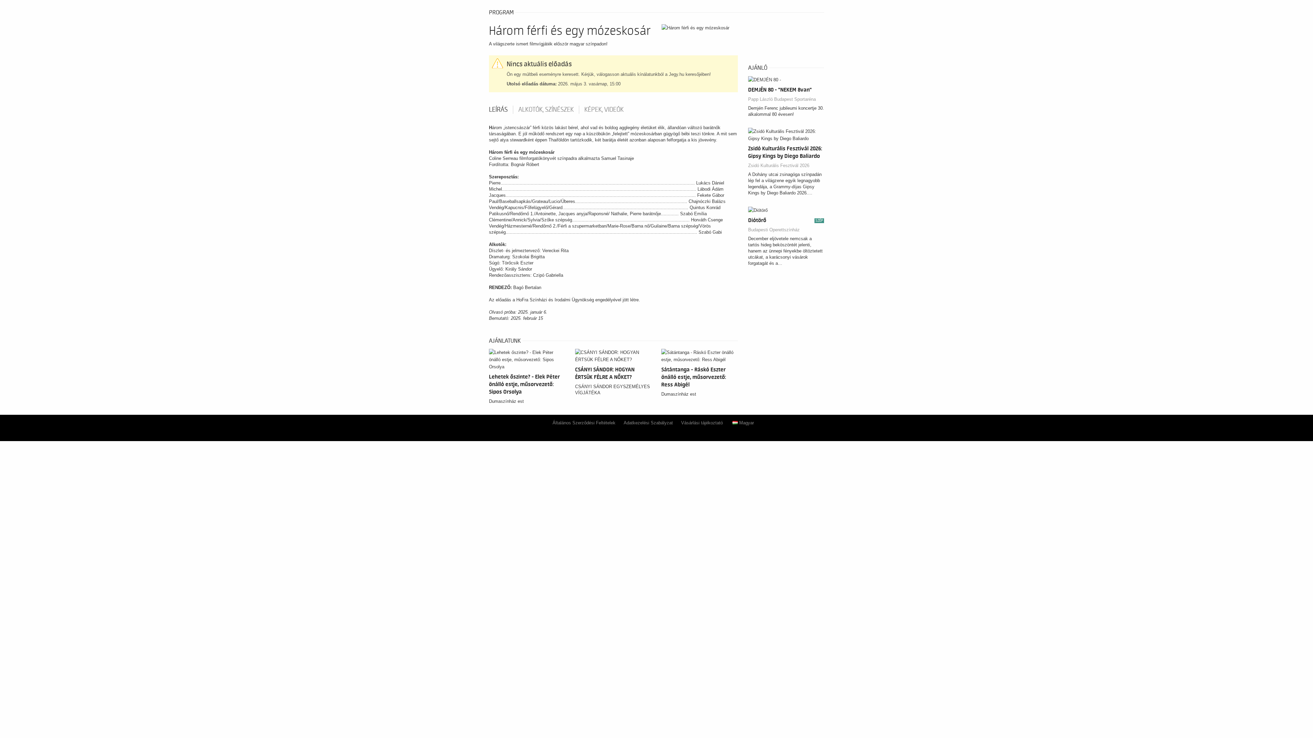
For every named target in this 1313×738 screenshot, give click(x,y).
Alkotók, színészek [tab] (546, 109)
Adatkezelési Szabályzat (648, 422)
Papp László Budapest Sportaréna (782, 99)
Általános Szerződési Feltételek (584, 422)
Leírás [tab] (498, 109)
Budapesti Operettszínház (774, 229)
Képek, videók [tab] (604, 109)
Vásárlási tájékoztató (702, 422)
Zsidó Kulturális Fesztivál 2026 (778, 165)
